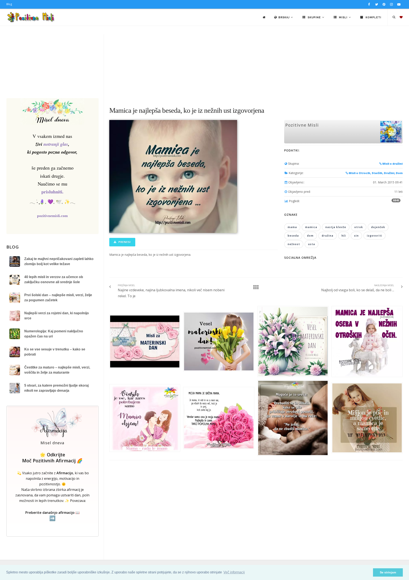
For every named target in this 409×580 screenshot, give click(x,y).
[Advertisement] (204, 66)
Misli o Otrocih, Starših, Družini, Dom (375, 173)
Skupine (314, 17)
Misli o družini (392, 164)
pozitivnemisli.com (52, 216)
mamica (311, 227)
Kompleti (373, 17)
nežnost (294, 244)
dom (310, 235)
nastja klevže (335, 227)
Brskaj (284, 17)
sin (356, 235)
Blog (9, 4)
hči (343, 235)
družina (327, 235)
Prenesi (124, 242)
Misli (343, 17)
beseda (293, 235)
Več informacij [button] (234, 572)
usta (311, 244)
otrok (358, 227)
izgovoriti (374, 235)
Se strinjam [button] (388, 572)
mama (292, 227)
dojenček (378, 227)
